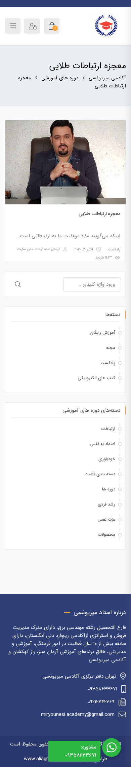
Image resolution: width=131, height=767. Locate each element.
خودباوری (106, 458)
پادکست (114, 249)
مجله (110, 347)
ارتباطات (108, 428)
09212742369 (101, 702)
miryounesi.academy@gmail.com (78, 715)
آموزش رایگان (102, 332)
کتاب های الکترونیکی (96, 377)
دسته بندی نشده (100, 474)
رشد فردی (106, 504)
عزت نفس (106, 519)
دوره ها (108, 489)
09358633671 (102, 689)
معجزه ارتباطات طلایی (99, 213)
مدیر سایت (25, 249)
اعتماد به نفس (102, 443)
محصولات (106, 534)
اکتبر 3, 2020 (84, 249)
